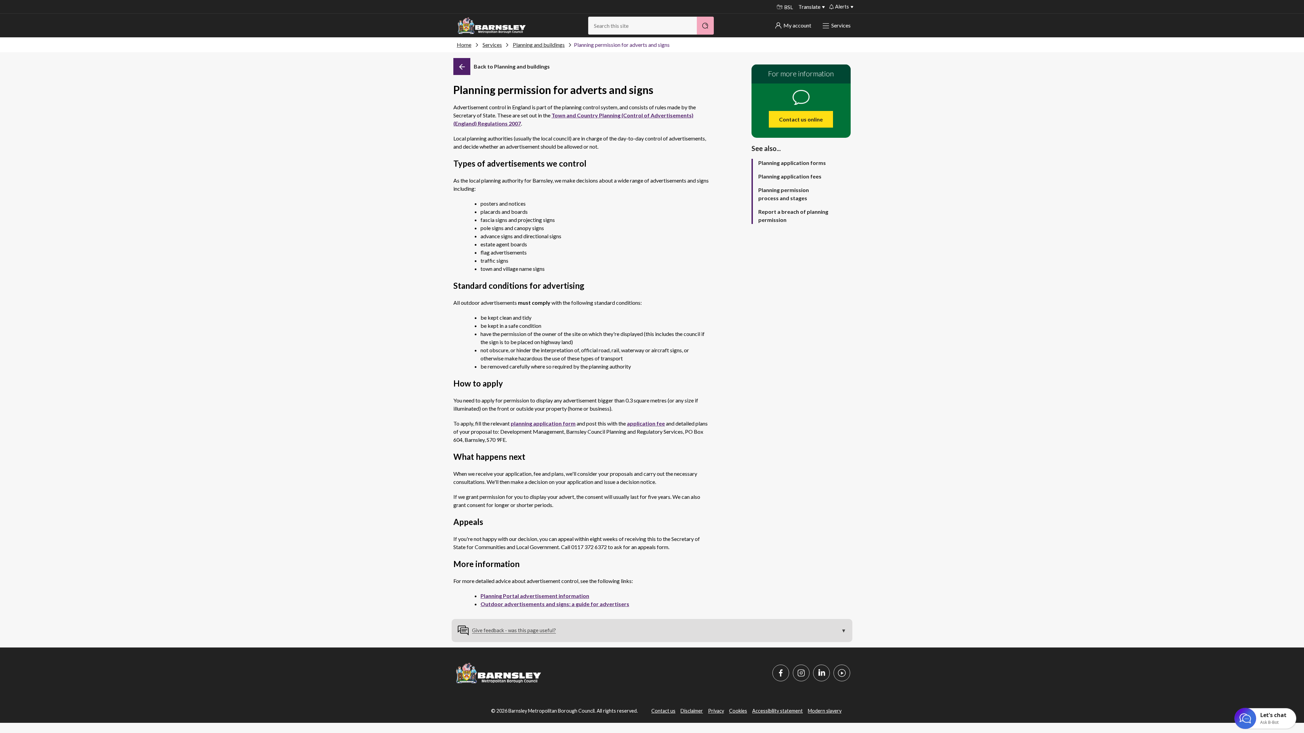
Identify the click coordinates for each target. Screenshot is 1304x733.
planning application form (543, 423)
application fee (646, 423)
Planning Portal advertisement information (535, 596)
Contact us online (801, 119)
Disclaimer (692, 711)
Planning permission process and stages (783, 194)
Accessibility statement (777, 711)
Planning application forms (792, 162)
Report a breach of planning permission (793, 215)
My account (797, 25)
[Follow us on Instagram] (801, 672)
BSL (788, 7)
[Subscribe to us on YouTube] (841, 672)
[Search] (705, 26)
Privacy (716, 711)
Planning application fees (789, 176)
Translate (809, 6)
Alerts (842, 6)
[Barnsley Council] (492, 25)
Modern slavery (824, 711)
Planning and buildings (539, 44)
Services (841, 25)
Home (464, 44)
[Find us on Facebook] (780, 672)
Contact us (663, 711)
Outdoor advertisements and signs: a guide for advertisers (555, 604)
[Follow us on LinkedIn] (821, 672)
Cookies (738, 711)
